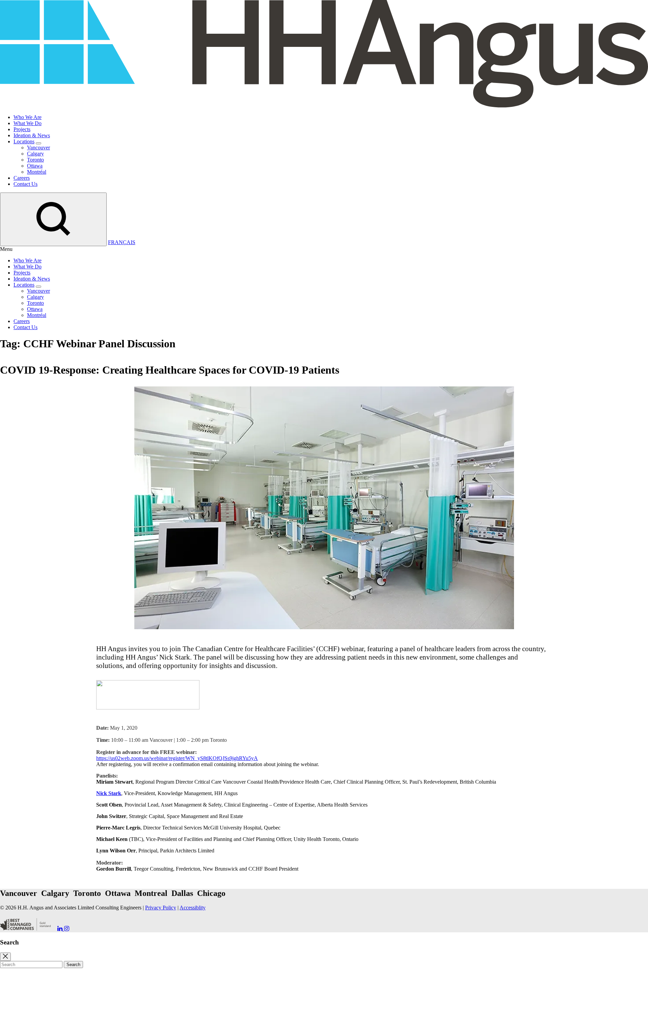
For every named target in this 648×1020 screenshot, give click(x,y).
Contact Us (25, 184)
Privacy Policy (160, 907)
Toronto (35, 160)
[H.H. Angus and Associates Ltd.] (324, 106)
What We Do (28, 123)
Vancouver (38, 147)
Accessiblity (193, 907)
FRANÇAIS (121, 242)
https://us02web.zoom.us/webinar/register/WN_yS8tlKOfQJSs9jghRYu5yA (177, 758)
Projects (22, 129)
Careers (22, 178)
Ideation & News (32, 135)
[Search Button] (53, 219)
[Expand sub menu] (38, 143)
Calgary (35, 153)
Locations (24, 141)
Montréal (36, 172)
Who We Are (28, 117)
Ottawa (35, 166)
